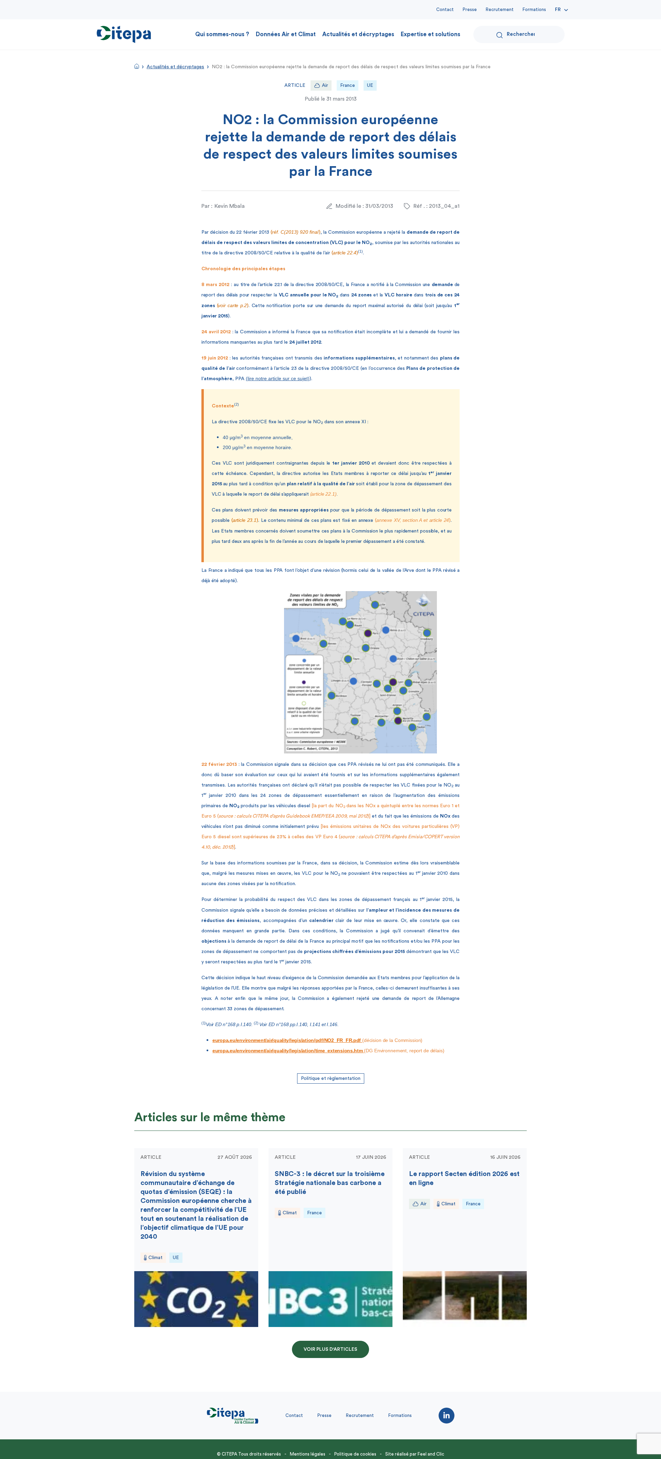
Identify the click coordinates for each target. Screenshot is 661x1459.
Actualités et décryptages (358, 34)
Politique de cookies (355, 1454)
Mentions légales (307, 1454)
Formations (534, 9)
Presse (470, 9)
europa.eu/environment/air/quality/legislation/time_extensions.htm (288, 1050)
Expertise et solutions (430, 34)
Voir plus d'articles (330, 1349)
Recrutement (500, 9)
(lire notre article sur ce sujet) (277, 378)
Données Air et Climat (286, 34)
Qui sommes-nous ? (222, 34)
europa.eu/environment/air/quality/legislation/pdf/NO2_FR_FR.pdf (287, 1040)
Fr (558, 9)
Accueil (136, 66)
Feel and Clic (431, 1454)
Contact (445, 9)
